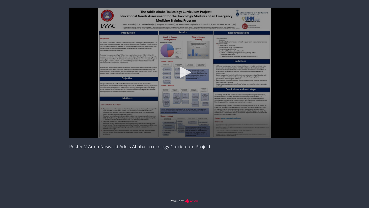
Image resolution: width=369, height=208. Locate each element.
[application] (184, 73)
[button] (184, 72)
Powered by (177, 201)
